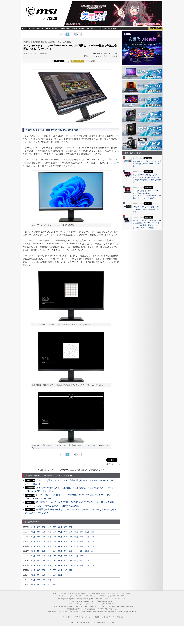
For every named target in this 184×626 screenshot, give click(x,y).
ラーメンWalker (51, 611)
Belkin (96, 598)
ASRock (71, 604)
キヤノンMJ (85, 598)
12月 (92, 532)
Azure (91, 598)
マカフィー (71, 596)
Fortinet (100, 604)
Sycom (95, 596)
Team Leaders (89, 606)
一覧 (67, 61)
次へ (79, 34)
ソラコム (77, 604)
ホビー (74, 29)
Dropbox (83, 604)
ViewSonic (86, 601)
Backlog (94, 604)
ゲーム (115, 29)
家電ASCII (70, 606)
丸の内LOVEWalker (120, 611)
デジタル (55, 29)
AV (88, 29)
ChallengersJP (129, 606)
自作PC (82, 29)
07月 (65, 527)
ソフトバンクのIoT (114, 598)
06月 (60, 527)
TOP (52, 593)
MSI (41, 11)
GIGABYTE (79, 601)
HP (118, 596)
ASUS (105, 604)
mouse (65, 596)
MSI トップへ (113, 464)
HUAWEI (60, 598)
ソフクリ (123, 598)
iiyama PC (85, 596)
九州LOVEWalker (109, 611)
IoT (33, 29)
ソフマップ (94, 601)
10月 (82, 532)
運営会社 (98, 617)
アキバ (92, 29)
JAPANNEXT (111, 604)
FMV (60, 596)
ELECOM (78, 596)
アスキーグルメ (78, 606)
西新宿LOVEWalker (86, 611)
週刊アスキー (79, 609)
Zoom (106, 598)
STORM (122, 596)
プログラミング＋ (99, 606)
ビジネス (40, 29)
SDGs (113, 606)
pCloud (110, 601)
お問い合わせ (109, 617)
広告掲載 (120, 617)
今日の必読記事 (69, 609)
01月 (33, 527)
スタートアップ (107, 28)
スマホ (98, 29)
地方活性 (108, 606)
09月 (76, 532)
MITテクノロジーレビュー (111, 609)
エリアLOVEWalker (62, 611)
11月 (87, 532)
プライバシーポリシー (83, 617)
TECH (47, 29)
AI (29, 29)
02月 (38, 527)
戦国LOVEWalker (132, 611)
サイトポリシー (66, 617)
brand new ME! (102, 601)
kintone (73, 598)
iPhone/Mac (65, 29)
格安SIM (63, 606)
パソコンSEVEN (111, 596)
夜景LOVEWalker (98, 611)
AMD (90, 596)
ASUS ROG (102, 596)
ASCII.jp (52, 17)
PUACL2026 (120, 606)
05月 (55, 527)
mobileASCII (99, 609)
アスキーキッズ (55, 606)
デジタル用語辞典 (89, 609)
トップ (24, 29)
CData (89, 604)
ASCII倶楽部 (156, 28)
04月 (49, 527)
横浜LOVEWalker (74, 611)
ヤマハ (101, 598)
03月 (44, 527)
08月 (71, 527)
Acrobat (79, 598)
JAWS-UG (67, 598)
